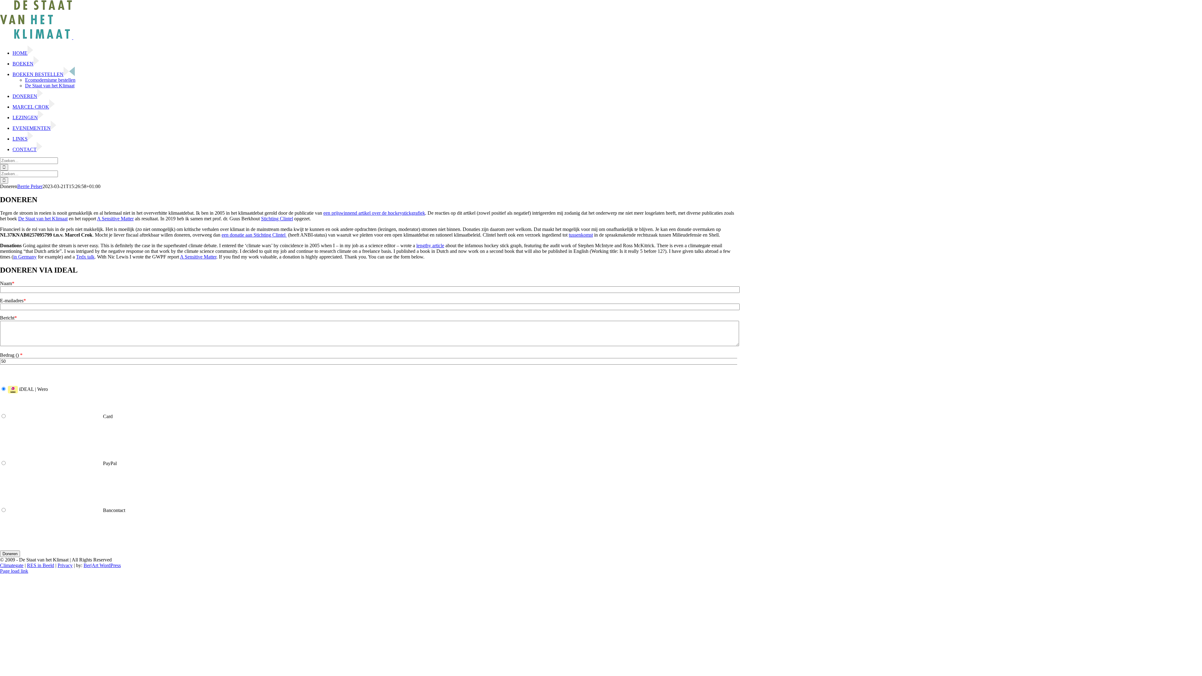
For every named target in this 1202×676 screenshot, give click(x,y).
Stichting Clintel (277, 218)
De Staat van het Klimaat (43, 218)
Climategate (11, 565)
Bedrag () (11, 355)
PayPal (109, 463)
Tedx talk (85, 256)
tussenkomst (581, 235)
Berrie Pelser (30, 186)
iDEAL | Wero (33, 389)
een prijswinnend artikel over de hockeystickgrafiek (374, 213)
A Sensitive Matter (115, 218)
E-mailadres (13, 300)
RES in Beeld (40, 565)
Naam (7, 283)
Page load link (14, 571)
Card (107, 416)
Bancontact (113, 510)
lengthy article (430, 245)
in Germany (25, 256)
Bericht (8, 317)
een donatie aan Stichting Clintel (254, 235)
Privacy (65, 565)
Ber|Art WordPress (102, 565)
